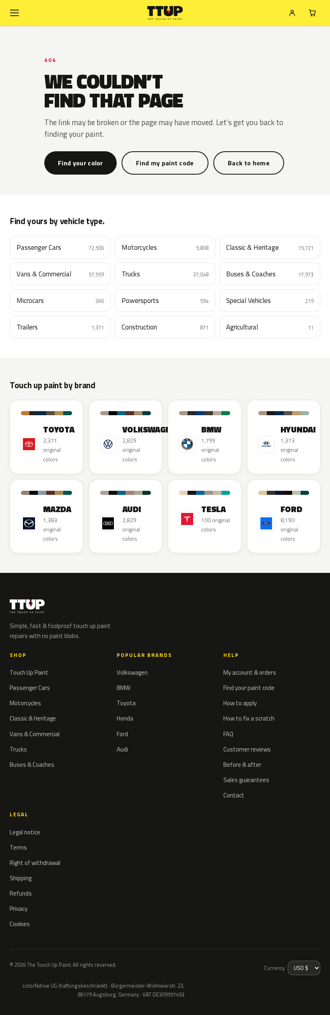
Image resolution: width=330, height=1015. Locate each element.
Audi (122, 749)
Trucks (18, 749)
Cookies (20, 924)
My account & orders (249, 672)
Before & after (242, 764)
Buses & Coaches (32, 764)
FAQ (228, 734)
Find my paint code (165, 163)
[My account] (292, 13)
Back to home (249, 163)
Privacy (18, 908)
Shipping (20, 878)
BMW (123, 687)
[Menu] (14, 13)
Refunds (21, 893)
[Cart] (312, 13)
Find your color (80, 163)
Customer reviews (247, 749)
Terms (18, 847)
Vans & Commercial (35, 734)
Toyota (126, 703)
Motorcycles (25, 703)
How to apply (240, 703)
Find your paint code (248, 687)
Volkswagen (132, 672)
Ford (122, 734)
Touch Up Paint (29, 672)
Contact (233, 795)
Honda (125, 718)
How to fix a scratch (248, 718)
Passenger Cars (30, 687)
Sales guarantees (246, 779)
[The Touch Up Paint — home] (165, 13)
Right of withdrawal (35, 862)
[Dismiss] (35, 998)
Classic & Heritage (33, 718)
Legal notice (25, 832)
